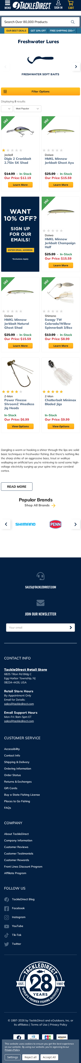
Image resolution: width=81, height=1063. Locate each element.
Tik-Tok (16, 935)
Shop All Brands (38, 505)
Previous (5, 67)
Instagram (18, 917)
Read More (16, 487)
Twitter (16, 944)
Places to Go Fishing (17, 801)
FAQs (7, 808)
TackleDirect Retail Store (25, 670)
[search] (73, 22)
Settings (12, 1057)
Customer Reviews (16, 847)
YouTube (17, 926)
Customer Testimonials (18, 853)
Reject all (31, 1057)
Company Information (18, 840)
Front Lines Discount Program (23, 866)
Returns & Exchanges (18, 781)
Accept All (49, 1057)
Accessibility (12, 749)
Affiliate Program (15, 873)
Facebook (18, 908)
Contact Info (12, 755)
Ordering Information (17, 768)
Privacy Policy (58, 1024)
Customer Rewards (16, 860)
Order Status (12, 775)
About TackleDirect (16, 834)
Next (76, 67)
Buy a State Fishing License (22, 794)
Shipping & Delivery (16, 762)
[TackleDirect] (32, 5)
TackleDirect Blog (23, 899)
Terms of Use (39, 1024)
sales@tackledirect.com (19, 704)
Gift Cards (10, 788)
